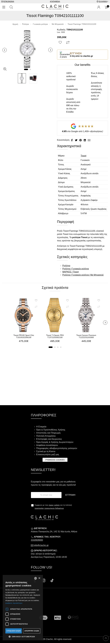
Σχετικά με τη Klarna (45, 451)
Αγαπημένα (55, 1)
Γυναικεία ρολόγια (40, 24)
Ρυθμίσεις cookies (55, 460)
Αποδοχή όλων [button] (13, 631)
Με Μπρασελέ (58, 24)
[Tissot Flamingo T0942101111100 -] (22, 78)
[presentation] (4, 50)
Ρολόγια (25, 24)
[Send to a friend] (89, 140)
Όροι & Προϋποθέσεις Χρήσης (50, 430)
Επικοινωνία (9, 1)
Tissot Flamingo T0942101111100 (82, 24)
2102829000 (37, 540)
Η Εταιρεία (41, 426)
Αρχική (15, 24)
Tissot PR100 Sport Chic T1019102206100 (23, 336)
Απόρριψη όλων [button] (31, 631)
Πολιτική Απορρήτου (46, 436)
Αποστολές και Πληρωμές (48, 433)
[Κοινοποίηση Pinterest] (80, 140)
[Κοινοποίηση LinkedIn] (85, 140)
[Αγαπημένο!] (60, 42)
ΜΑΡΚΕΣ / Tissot (70, 272)
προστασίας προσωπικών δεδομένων (49, 508)
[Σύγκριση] (68, 42)
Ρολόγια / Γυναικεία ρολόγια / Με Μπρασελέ (83, 275)
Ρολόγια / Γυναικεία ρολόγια (75, 269)
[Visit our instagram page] (43, 581)
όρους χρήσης (54, 505)
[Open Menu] (3, 7)
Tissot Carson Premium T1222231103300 (86, 336)
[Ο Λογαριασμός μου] (98, 7)
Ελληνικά (103, 1)
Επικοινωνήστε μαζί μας (47, 454)
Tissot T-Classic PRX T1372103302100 (55, 336)
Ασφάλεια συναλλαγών (47, 445)
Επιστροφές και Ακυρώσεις (49, 439)
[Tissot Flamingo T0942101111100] (27, 49)
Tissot (83, 156)
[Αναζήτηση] (11, 7)
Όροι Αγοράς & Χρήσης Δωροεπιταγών (54, 442)
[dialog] (23, 607)
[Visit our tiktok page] (52, 581)
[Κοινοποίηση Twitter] (76, 140)
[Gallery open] (5, 69)
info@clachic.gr (41, 545)
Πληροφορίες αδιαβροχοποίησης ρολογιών (56, 448)
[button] (26, 69)
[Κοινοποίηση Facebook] (72, 140)
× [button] (39, 578)
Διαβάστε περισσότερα (13, 603)
